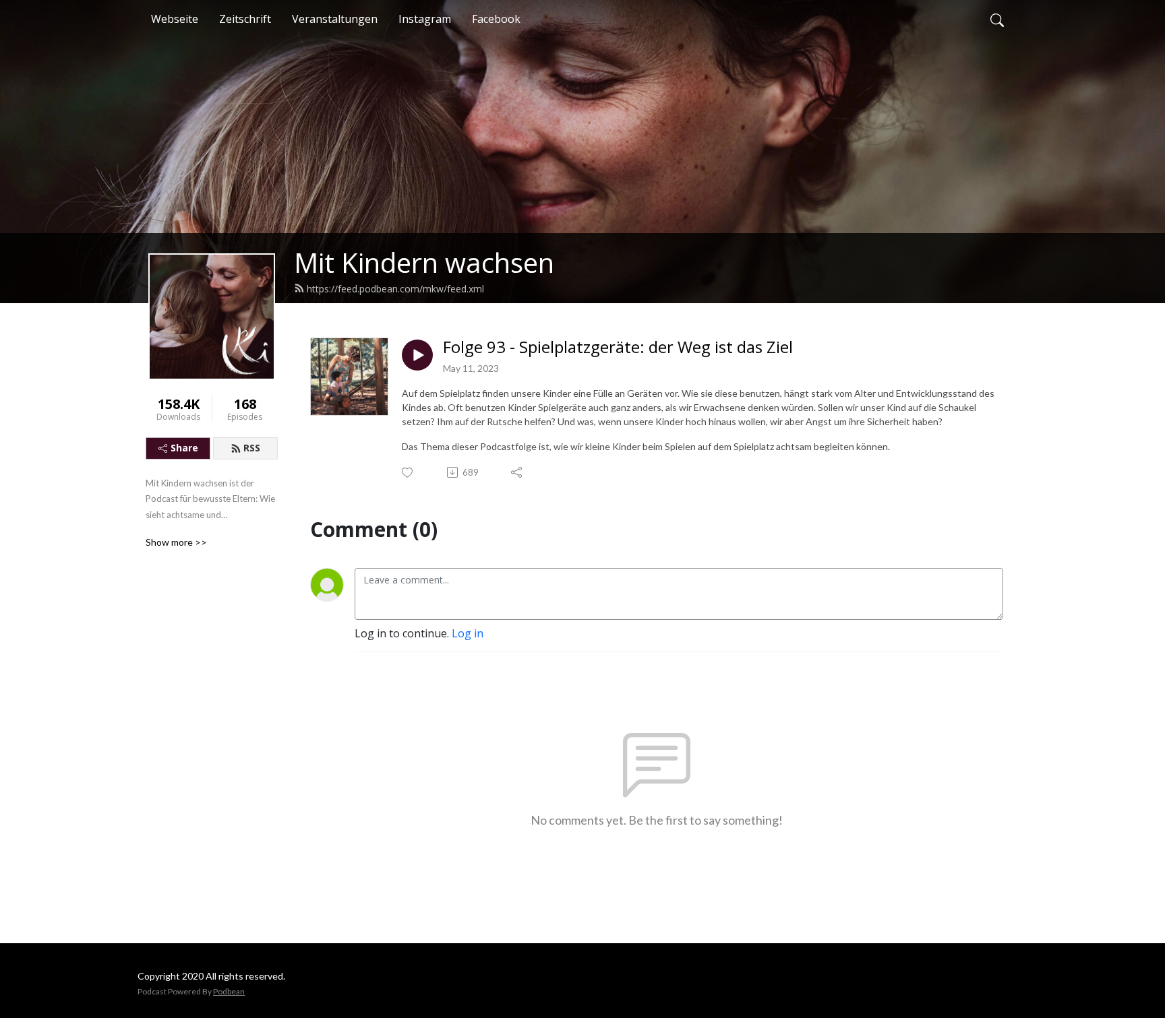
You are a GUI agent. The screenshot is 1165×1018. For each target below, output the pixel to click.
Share (184, 447)
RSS (251, 447)
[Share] (517, 472)
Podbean (229, 991)
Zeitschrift (245, 18)
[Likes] (408, 473)
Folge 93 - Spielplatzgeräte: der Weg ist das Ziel (618, 347)
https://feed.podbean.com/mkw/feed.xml (395, 288)
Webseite (174, 18)
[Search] (997, 18)
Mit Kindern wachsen (424, 262)
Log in (467, 633)
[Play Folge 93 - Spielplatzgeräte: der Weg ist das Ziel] (417, 355)
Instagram (424, 18)
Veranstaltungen (335, 18)
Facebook (496, 18)
